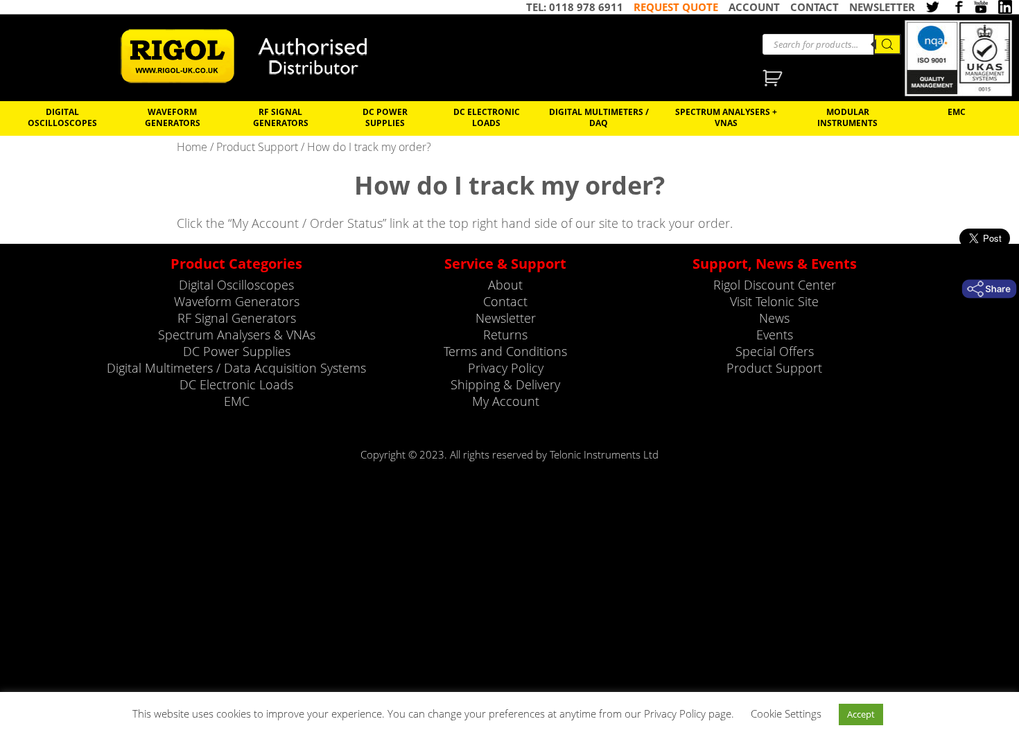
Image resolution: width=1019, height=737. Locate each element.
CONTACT (814, 7)
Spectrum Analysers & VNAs (236, 334)
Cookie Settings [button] (786, 713)
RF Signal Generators (280, 117)
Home (192, 146)
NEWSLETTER (882, 7)
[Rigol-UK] (253, 56)
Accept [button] (861, 714)
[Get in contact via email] (989, 289)
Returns (505, 334)
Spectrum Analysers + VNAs (726, 117)
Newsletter (506, 318)
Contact (505, 301)
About (505, 284)
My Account (505, 401)
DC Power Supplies (385, 117)
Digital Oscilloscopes (62, 117)
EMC (957, 111)
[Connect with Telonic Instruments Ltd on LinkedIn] (1005, 8)
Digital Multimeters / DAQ (599, 117)
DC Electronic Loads (486, 117)
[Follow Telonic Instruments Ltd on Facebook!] (956, 8)
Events (774, 334)
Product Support (257, 146)
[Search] (887, 44)
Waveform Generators (172, 117)
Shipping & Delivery (505, 384)
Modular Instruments (847, 117)
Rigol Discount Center (774, 284)
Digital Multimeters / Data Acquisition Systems (236, 367)
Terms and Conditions (505, 351)
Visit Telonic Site (774, 301)
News (774, 318)
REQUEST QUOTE (676, 7)
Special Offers (774, 351)
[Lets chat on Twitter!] (932, 8)
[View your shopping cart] (774, 79)
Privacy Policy (505, 367)
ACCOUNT (754, 7)
